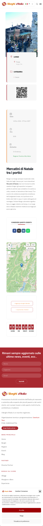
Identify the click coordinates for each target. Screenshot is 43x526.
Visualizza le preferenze (21, 521)
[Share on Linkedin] (24, 231)
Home (4, 439)
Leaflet (18, 291)
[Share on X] (19, 231)
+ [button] (9, 245)
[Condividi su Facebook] (14, 231)
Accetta (21, 510)
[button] (40, 491)
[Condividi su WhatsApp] (28, 231)
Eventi (4, 451)
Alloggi (4, 476)
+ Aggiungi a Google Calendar (22, 303)
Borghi (4, 443)
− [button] (9, 248)
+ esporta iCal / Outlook (22, 309)
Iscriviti (21, 381)
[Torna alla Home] (13, 4)
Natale (17, 77)
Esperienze (5, 483)
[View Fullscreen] (9, 252)
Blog (3, 454)
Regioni (4, 447)
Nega (21, 516)
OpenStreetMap (26, 291)
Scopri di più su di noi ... (10, 428)
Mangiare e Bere (7, 479)
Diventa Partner (7, 465)
